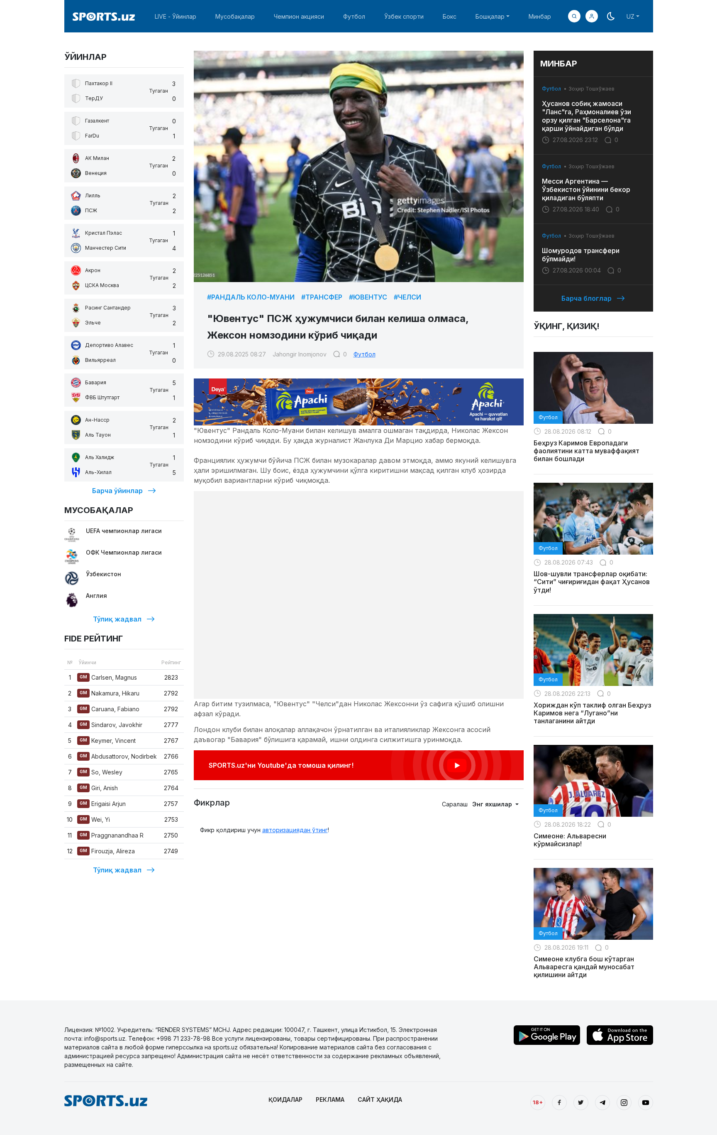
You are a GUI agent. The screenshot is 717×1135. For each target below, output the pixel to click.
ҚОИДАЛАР (285, 1099)
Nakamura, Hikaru (109, 693)
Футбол (354, 16)
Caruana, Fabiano (109, 708)
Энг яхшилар (493, 804)
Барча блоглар (586, 298)
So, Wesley (101, 772)
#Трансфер (321, 297)
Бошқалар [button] (490, 16)
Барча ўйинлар (117, 490)
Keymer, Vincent (108, 740)
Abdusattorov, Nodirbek (118, 756)
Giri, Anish (99, 787)
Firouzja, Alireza (107, 851)
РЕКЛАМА (330, 1099)
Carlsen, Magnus (108, 677)
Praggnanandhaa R (112, 835)
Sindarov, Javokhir (111, 724)
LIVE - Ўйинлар (175, 16)
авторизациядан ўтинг (295, 829)
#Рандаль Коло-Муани (251, 297)
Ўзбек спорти (404, 16)
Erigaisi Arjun (103, 803)
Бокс (449, 16)
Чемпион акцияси (299, 16)
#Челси (407, 297)
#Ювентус (368, 297)
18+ (538, 1102)
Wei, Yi (95, 819)
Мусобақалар (235, 16)
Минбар (540, 16)
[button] (591, 16)
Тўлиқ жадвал (117, 619)
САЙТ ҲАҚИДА (380, 1099)
